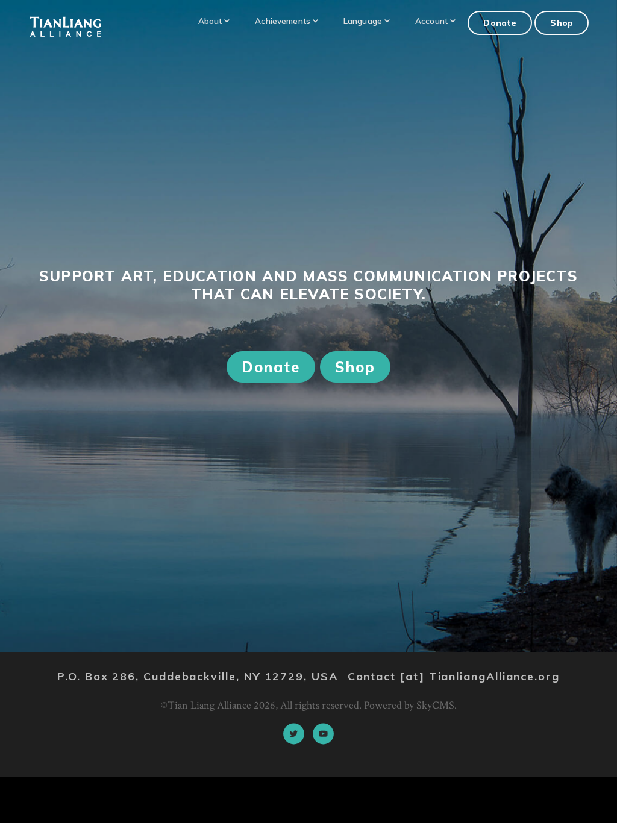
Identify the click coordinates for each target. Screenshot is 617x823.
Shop (561, 22)
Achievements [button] (282, 21)
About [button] (210, 21)
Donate (499, 22)
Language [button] (362, 21)
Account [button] (431, 21)
